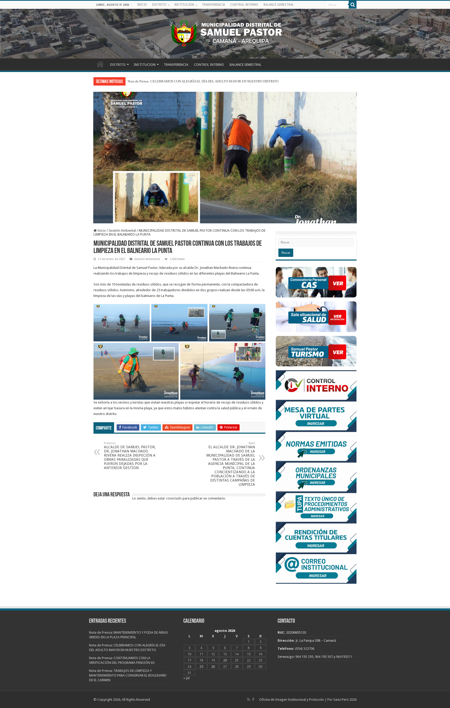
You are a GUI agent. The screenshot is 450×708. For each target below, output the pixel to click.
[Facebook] (253, 699)
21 (237, 660)
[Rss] (249, 699)
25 (201, 666)
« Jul (186, 678)
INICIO (142, 5)
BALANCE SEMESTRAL (279, 5)
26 (213, 666)
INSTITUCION (184, 5)
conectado (174, 498)
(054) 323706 (304, 649)
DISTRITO (159, 5)
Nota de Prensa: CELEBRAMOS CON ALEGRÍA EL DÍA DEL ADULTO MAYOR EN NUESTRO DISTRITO (203, 81)
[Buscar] (353, 5)
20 (225, 660)
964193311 (344, 657)
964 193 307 (324, 657)
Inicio (101, 230)
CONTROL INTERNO (244, 5)
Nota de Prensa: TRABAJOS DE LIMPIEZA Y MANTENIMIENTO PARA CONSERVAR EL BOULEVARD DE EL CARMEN (127, 675)
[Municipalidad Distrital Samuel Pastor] (225, 33)
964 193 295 (304, 657)
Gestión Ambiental (122, 230)
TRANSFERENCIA (213, 5)
